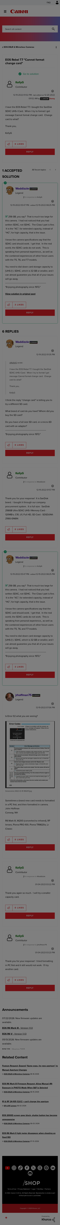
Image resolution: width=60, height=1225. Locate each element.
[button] (55, 4)
